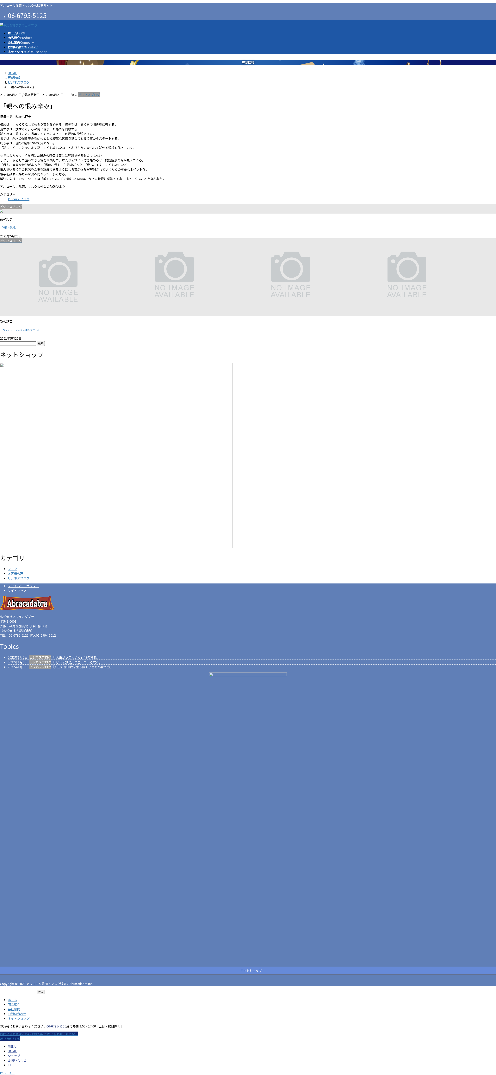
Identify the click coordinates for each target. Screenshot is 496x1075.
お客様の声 (15, 573)
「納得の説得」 (9, 227)
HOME (12, 1051)
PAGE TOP (7, 1072)
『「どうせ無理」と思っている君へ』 (76, 662)
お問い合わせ (17, 1013)
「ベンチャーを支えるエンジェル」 (20, 330)
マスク (12, 568)
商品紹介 (14, 1004)
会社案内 (14, 1009)
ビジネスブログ (89, 94)
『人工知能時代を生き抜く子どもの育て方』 (82, 667)
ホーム (12, 999)
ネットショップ (18, 1018)
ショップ (14, 1055)
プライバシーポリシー (23, 585)
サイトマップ (17, 590)
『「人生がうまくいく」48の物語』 (75, 657)
